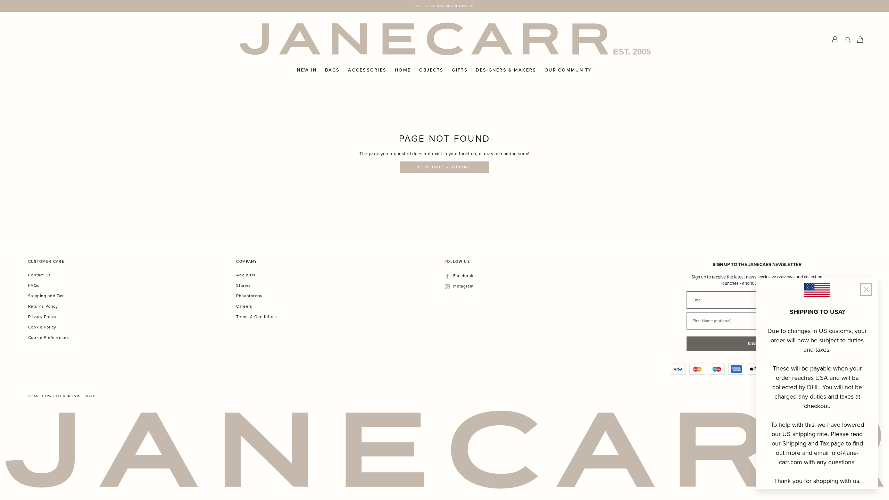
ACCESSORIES (367, 70)
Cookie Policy (42, 327)
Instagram (463, 286)
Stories (243, 285)
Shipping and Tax (46, 296)
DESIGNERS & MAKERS (506, 70)
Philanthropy (249, 296)
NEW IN (307, 70)
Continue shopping (444, 167)
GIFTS (459, 70)
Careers (244, 306)
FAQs (34, 285)
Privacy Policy (42, 316)
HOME (403, 70)
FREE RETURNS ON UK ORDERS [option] (444, 5)
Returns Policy (43, 306)
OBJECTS (431, 70)
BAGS (332, 70)
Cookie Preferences (48, 337)
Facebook (463, 275)
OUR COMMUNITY (568, 70)
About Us (245, 275)
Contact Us (39, 275)
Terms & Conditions (256, 316)
